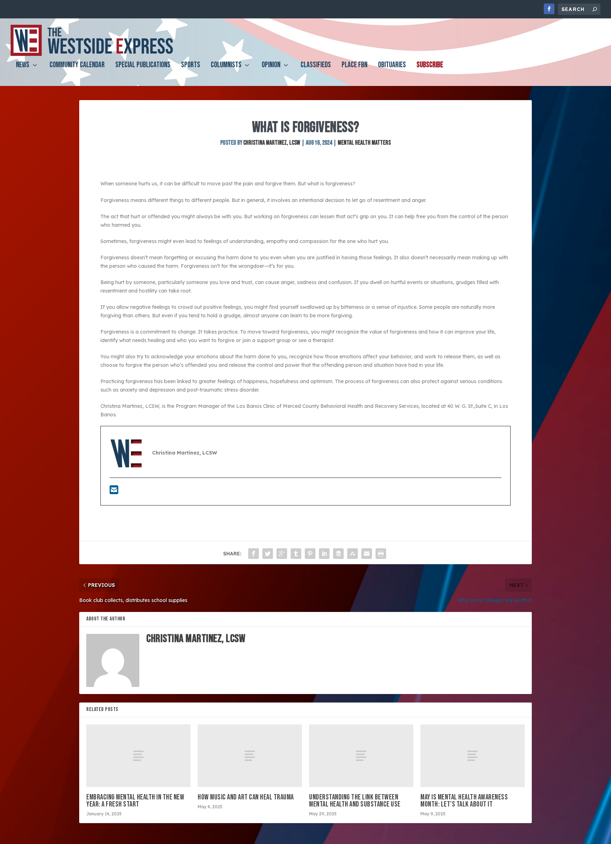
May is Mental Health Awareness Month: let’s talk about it (464, 801)
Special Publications (142, 66)
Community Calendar (77, 66)
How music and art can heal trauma (246, 797)
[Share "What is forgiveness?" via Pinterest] (310, 554)
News (22, 66)
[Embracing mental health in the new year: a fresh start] (138, 755)
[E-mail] (114, 492)
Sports (190, 66)
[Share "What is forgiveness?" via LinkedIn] (324, 554)
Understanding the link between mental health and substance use (355, 801)
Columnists (226, 66)
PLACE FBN (354, 66)
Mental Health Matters (364, 142)
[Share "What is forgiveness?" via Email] (367, 554)
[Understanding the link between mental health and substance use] (361, 755)
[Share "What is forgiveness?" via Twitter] (268, 554)
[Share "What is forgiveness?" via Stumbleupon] (352, 554)
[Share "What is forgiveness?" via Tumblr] (296, 554)
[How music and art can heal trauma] (250, 755)
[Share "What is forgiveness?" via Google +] (282, 554)
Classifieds (316, 66)
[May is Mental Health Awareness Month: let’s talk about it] (472, 755)
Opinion (271, 66)
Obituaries (392, 66)
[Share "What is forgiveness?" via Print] (381, 554)
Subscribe (430, 66)
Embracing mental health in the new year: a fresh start (135, 801)
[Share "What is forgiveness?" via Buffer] (338, 554)
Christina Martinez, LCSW (271, 142)
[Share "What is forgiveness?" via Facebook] (253, 554)
